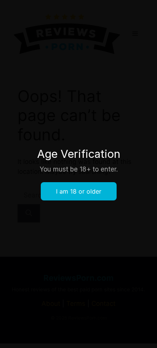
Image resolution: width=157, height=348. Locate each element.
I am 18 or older (78, 191)
